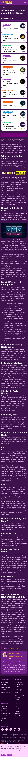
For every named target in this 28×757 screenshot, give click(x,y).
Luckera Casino (5, 687)
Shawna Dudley (14, 648)
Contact (17, 706)
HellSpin (3, 684)
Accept (4, 754)
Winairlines (4, 682)
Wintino (3, 689)
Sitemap (3, 718)
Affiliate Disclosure (6, 716)
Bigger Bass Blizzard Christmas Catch (20, 691)
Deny (9, 754)
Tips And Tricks (19, 716)
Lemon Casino (5, 692)
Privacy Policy (5, 711)
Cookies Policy (5, 713)
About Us (17, 709)
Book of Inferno (19, 682)
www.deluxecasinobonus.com (15, 656)
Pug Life (17, 699)
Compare (4, 721)
